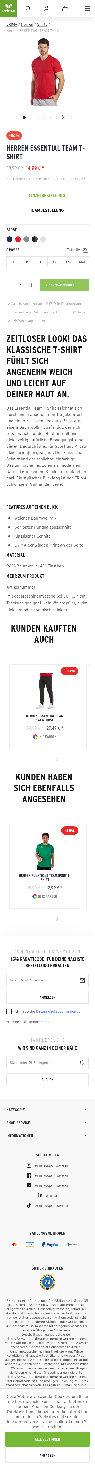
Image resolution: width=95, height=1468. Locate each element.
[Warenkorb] (65, 8)
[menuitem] (87, 8)
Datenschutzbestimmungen (59, 1011)
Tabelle (73, 249)
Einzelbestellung (47, 195)
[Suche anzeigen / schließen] (28, 8)
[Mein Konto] (47, 8)
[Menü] (87, 8)
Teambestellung (47, 210)
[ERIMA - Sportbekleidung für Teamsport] (8, 12)
